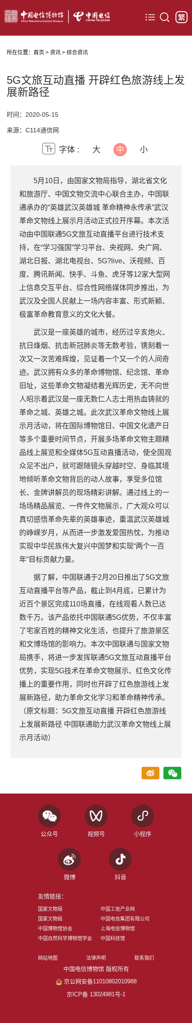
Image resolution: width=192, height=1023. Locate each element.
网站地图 (48, 958)
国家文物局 (50, 909)
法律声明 (96, 958)
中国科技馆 (112, 938)
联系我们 (144, 958)
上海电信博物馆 (117, 928)
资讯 (55, 52)
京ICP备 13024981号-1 (96, 994)
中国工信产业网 (117, 909)
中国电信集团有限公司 (125, 918)
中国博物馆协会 (55, 928)
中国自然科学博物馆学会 (65, 938)
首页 (38, 52)
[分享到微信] (173, 773)
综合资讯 (77, 52)
